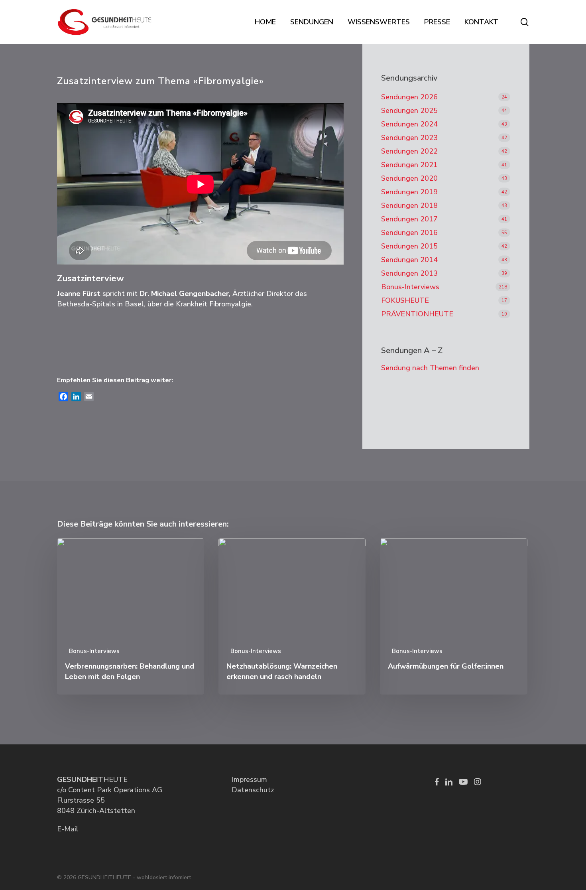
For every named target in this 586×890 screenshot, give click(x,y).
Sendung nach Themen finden (430, 368)
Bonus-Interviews (410, 287)
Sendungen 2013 (409, 273)
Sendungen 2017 (409, 219)
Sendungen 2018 (409, 205)
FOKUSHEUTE (405, 300)
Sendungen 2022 (409, 151)
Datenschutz (253, 790)
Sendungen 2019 (409, 192)
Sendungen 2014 (409, 259)
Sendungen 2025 (409, 110)
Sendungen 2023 (409, 137)
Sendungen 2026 (409, 97)
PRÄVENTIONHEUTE (417, 314)
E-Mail (68, 829)
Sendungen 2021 (409, 165)
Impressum (249, 779)
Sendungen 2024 (409, 124)
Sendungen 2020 (409, 178)
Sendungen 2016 (409, 232)
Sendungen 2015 (409, 246)
